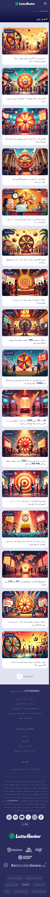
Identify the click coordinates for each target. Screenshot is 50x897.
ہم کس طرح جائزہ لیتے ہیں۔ (25, 708)
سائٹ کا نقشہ (25, 717)
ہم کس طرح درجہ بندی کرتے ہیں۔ (25, 712)
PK (26, 824)
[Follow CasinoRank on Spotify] (15, 817)
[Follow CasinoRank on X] (28, 817)
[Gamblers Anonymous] (28, 850)
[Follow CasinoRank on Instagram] (34, 817)
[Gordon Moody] (25, 857)
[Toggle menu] (45, 3)
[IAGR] (39, 850)
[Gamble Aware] (28, 865)
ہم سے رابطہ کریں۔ (25, 703)
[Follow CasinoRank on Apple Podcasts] (9, 817)
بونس (25, 736)
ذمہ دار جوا (25, 745)
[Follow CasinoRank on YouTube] (22, 817)
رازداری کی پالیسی (25, 750)
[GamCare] (14, 850)
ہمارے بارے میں (25, 698)
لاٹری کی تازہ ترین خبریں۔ (25, 768)
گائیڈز (25, 740)
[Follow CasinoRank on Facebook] (41, 817)
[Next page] (19, 676)
